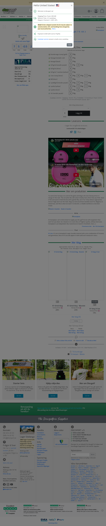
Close (69, 45)
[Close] (71, 5)
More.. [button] (54, 29)
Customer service (43, 39)
